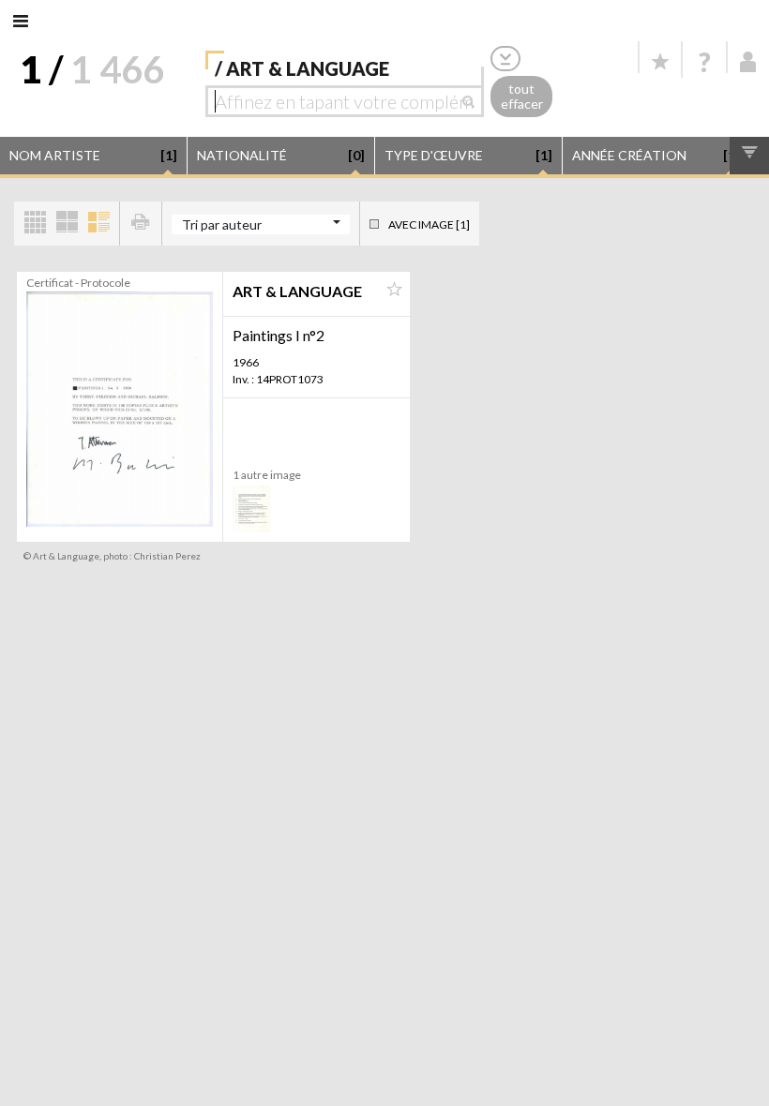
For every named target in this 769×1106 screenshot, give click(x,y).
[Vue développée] (98, 223)
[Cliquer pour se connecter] (748, 62)
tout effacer (522, 96)
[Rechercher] (473, 101)
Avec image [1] (429, 224)
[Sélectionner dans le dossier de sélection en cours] (394, 290)
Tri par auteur (222, 224)
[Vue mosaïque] (34, 223)
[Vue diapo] (66, 223)
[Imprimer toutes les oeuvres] (140, 223)
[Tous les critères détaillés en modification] (505, 58)
